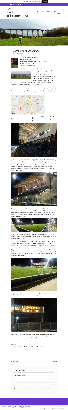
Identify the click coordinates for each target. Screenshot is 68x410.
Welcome (54, 11)
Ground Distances (41, 11)
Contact (59, 13)
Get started (45, 1)
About (59, 11)
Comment (49, 384)
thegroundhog (22, 53)
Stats (48, 11)
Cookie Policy (22, 407)
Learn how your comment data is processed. (39, 388)
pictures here (40, 68)
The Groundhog (17, 16)
